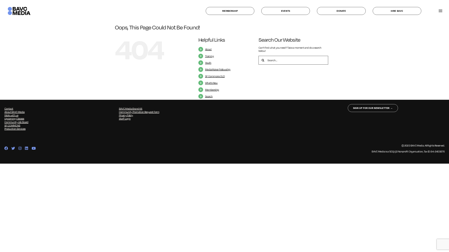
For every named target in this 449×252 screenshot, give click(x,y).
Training (209, 56)
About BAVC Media (14, 111)
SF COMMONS (12, 125)
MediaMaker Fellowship (217, 69)
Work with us (11, 115)
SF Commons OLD (215, 76)
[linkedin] (26, 148)
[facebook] (6, 148)
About (208, 49)
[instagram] (19, 148)
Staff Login (125, 118)
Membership (212, 89)
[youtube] (33, 148)
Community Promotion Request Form (139, 111)
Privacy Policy (126, 115)
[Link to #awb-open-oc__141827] (440, 11)
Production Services (15, 128)
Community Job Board (16, 122)
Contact (8, 108)
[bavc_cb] (19, 7)
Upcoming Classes (14, 118)
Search (209, 96)
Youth (208, 62)
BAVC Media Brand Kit (130, 108)
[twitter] (13, 148)
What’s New (211, 82)
